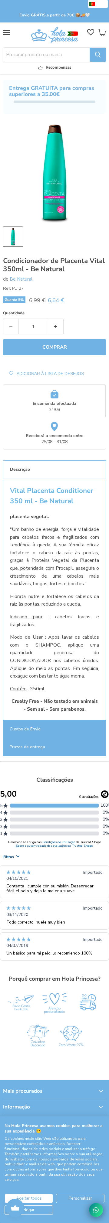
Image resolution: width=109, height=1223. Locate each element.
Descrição (20, 469)
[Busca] (98, 55)
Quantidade (14, 313)
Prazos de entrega (27, 747)
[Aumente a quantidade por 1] (56, 326)
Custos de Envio (25, 729)
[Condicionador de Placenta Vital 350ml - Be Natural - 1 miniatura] (13, 236)
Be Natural (21, 279)
